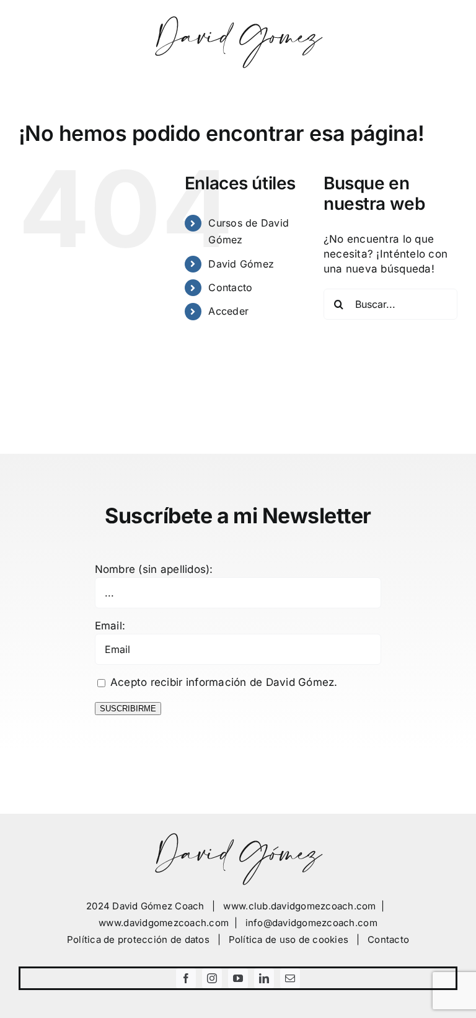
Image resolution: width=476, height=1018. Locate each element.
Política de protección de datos (138, 939)
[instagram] (212, 978)
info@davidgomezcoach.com (311, 923)
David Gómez (241, 264)
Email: (110, 625)
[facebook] (186, 978)
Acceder (228, 311)
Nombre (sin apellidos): (154, 569)
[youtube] (238, 978)
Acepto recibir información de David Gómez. (222, 682)
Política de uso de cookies (289, 939)
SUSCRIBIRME (128, 708)
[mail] (290, 978)
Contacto (230, 287)
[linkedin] (264, 978)
